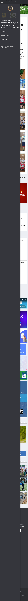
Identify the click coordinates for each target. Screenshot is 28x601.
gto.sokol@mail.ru (21, 526)
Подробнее (23, 235)
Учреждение (5, 35)
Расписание (5, 39)
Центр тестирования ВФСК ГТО (7, 47)
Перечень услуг (6, 43)
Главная (3, 31)
